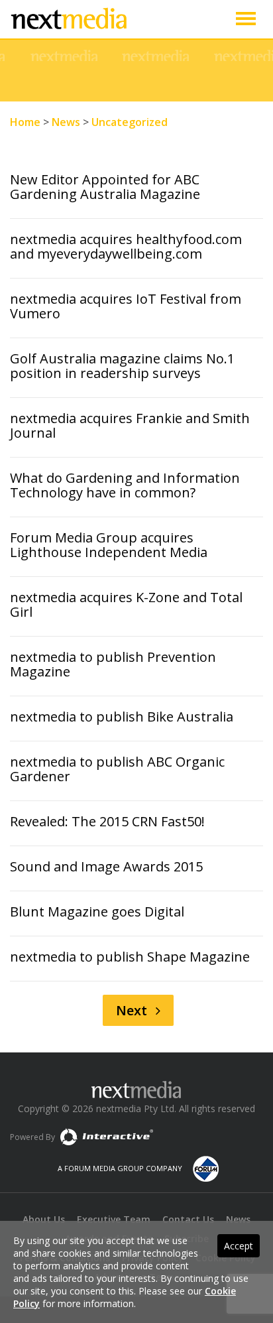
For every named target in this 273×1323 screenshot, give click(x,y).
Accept (238, 1245)
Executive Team (113, 1219)
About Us (44, 1219)
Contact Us (188, 1219)
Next (133, 1010)
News (238, 1219)
